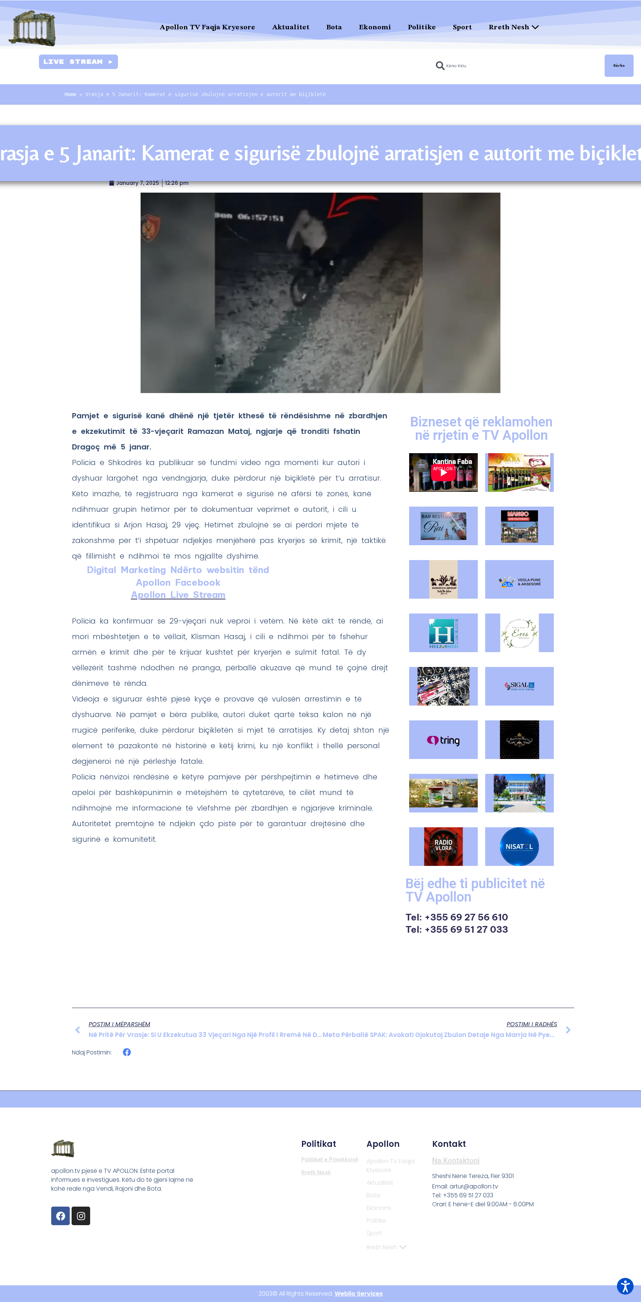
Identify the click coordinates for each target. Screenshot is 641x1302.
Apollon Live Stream (178, 594)
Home (70, 94)
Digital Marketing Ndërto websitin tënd (178, 569)
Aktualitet (290, 27)
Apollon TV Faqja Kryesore (207, 27)
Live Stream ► (78, 62)
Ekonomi (375, 27)
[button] (127, 1052)
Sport (462, 27)
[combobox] (516, 66)
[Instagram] (81, 1216)
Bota (334, 27)
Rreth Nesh (509, 27)
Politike (422, 27)
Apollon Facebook (178, 582)
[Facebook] (60, 1216)
